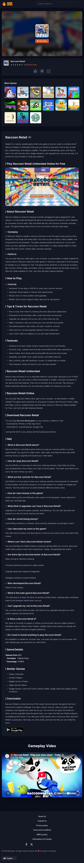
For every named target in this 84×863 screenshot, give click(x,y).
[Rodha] (10, 117)
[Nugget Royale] (10, 92)
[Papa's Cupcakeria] (23, 105)
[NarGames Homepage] (8, 4)
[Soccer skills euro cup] (35, 105)
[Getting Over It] (74, 105)
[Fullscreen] (48, 71)
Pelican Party (32, 65)
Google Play (38, 427)
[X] (31, 844)
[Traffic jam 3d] (35, 92)
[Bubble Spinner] (35, 117)
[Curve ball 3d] (10, 105)
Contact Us (42, 821)
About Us (42, 816)
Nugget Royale (15, 689)
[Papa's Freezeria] (61, 92)
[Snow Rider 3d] (23, 92)
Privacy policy (42, 825)
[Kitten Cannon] (61, 105)
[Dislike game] (42, 71)
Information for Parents (42, 839)
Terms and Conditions (42, 830)
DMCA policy (42, 834)
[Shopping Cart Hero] (23, 117)
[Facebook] (26, 844)
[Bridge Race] (74, 92)
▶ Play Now (42, 41)
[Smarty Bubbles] (48, 105)
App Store (36, 424)
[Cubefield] (48, 92)
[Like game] (35, 71)
